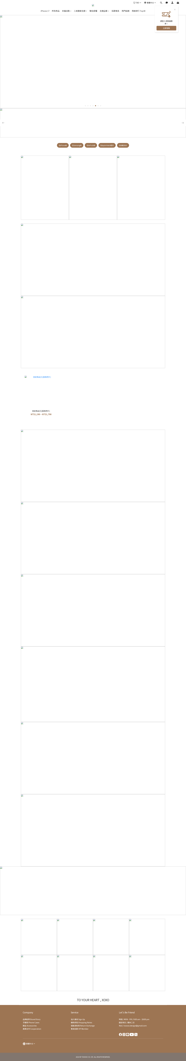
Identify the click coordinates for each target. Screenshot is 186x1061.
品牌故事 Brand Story (31, 1019)
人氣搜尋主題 (79, 11)
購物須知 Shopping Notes (81, 1022)
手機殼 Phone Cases (31, 1022)
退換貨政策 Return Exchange (83, 1025)
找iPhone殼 (63, 145)
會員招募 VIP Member (79, 1029)
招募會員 (115, 11)
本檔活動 (66, 11)
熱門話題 (125, 11)
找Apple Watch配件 (107, 145)
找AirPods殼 (91, 145)
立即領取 (166, 28)
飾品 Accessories (30, 1025)
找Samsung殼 (76, 145)
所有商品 (55, 11)
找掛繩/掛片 (123, 145)
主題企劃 (103, 11)
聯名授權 (93, 11)
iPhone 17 (45, 11)
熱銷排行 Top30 (138, 11)
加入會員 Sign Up (78, 1019)
